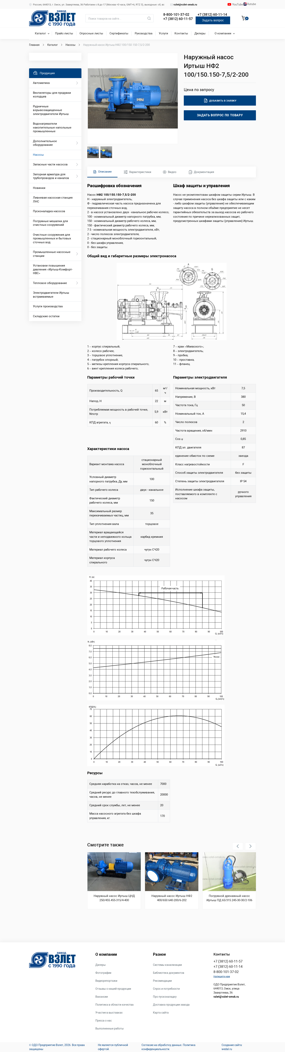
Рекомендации (162, 980)
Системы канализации (167, 964)
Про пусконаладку (165, 996)
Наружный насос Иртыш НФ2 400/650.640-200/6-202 (171, 898)
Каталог (40, 33)
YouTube (238, 4)
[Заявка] (244, 18)
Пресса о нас (103, 1020)
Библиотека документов (168, 972)
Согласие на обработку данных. (162, 1045)
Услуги (163, 33)
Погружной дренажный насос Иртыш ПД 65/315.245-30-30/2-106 (229, 898)
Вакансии (101, 996)
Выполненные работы (109, 1028)
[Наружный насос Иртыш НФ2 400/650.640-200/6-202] (171, 871)
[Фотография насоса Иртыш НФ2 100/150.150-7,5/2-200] (132, 98)
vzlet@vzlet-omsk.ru (185, 4)
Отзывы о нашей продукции (113, 988)
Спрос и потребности (166, 988)
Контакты (181, 33)
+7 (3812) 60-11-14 (212, 14)
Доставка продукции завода (171, 1004)
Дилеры (200, 33)
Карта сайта (161, 1012)
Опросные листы (91, 33)
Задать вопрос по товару (220, 115)
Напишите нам (221, 976)
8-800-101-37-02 (176, 14)
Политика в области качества (114, 1004)
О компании (223, 33)
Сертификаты (119, 33)
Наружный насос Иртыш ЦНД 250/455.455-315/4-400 (114, 898)
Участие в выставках (109, 1012)
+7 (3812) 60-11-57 (178, 19)
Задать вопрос (213, 20)
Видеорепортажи (106, 980)
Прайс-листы (64, 33)
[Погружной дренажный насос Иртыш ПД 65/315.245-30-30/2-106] (229, 871)
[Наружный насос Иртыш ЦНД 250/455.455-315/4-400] (114, 871)
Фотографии (103, 972)
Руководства (143, 33)
